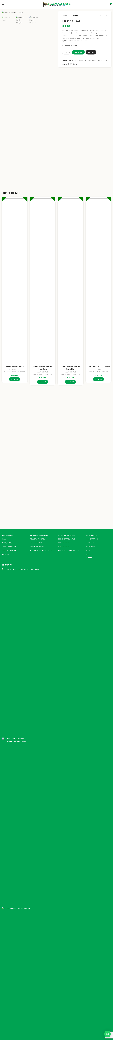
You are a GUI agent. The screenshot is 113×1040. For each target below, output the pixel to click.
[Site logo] (56, 4)
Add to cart (78, 52)
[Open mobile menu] (3, 4)
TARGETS (90, 543)
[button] (4, 12)
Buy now (91, 52)
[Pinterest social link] (73, 64)
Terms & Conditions (9, 546)
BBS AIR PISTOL (36, 543)
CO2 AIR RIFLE (63, 543)
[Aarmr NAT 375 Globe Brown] (98, 281)
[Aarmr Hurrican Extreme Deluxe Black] (70, 281)
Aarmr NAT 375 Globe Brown (98, 367)
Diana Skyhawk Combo (15, 367)
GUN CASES (90, 546)
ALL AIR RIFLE (75, 16)
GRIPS (88, 554)
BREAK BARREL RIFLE (66, 539)
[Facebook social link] (68, 64)
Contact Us (6, 554)
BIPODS (89, 558)
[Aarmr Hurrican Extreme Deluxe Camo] (42, 281)
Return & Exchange (9, 550)
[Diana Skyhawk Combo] (14, 281)
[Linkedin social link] (76, 64)
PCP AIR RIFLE (63, 546)
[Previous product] (101, 15)
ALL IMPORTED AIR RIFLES (96, 60)
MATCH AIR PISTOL (37, 546)
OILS (88, 550)
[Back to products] (103, 15)
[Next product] (106, 15)
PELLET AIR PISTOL (37, 539)
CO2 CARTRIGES (92, 539)
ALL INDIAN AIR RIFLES (42, 374)
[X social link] (71, 64)
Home (64, 16)
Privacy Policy (7, 543)
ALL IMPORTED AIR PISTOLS (41, 550)
